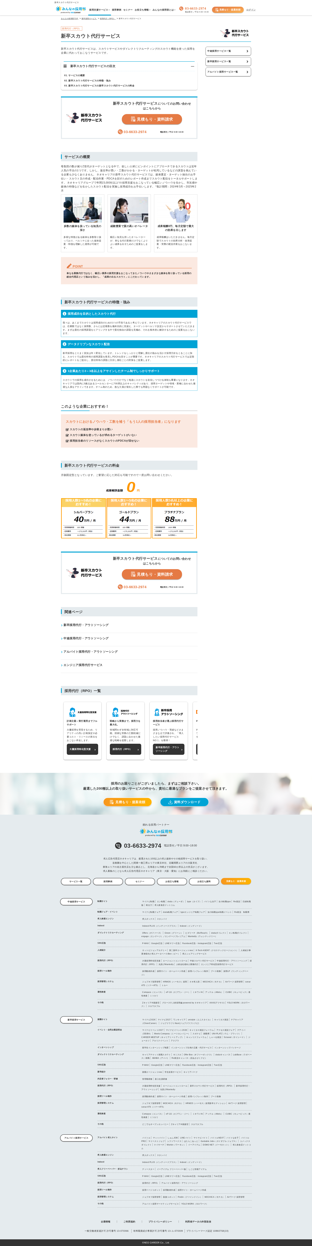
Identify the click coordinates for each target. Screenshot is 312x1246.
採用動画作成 (148, 971)
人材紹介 (102, 950)
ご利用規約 (129, 1221)
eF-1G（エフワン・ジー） (178, 992)
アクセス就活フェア (225, 1030)
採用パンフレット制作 (198, 971)
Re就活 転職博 (241, 912)
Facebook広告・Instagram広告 (196, 943)
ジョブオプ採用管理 (151, 982)
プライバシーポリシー (160, 1221)
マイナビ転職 (148, 901)
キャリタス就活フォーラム (201, 1030)
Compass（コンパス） (152, 992)
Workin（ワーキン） (176, 1145)
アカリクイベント (160, 1041)
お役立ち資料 (204, 881)
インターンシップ (106, 1047)
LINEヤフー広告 (172, 943)
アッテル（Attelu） (214, 992)
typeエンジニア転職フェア (193, 912)
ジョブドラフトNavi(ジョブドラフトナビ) (180, 1023)
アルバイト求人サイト (108, 1137)
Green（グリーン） (174, 933)
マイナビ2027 (164, 1020)
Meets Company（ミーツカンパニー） (172, 1034)
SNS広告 (102, 943)
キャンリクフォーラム (196, 1037)
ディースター (148, 1169)
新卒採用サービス (76, 1020)
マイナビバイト (201, 1138)
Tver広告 (218, 943)
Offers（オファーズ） (152, 933)
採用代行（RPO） (106, 960)
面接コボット (169, 1197)
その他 (101, 1002)
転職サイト (103, 901)
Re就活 (236, 901)
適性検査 (102, 992)
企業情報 (105, 1221)
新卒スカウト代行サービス (202, 1086)
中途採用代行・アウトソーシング (232, 961)
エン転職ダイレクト (238, 933)
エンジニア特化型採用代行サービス (217, 964)
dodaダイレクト (218, 933)
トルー (165, 985)
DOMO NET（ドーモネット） (216, 1145)
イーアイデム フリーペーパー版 (171, 1169)
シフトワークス (174, 1141)
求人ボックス (148, 919)
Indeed (101, 925)
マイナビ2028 (148, 1020)
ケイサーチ (159, 1145)
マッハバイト (159, 1138)
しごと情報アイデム (197, 1169)
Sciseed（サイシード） (235, 1037)
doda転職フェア (170, 912)
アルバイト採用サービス (76, 1138)
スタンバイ (162, 919)
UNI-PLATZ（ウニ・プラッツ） (226, 1034)
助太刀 (149, 905)
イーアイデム (194, 1145)
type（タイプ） (194, 901)
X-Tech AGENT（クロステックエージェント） (217, 950)
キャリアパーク (190, 1072)
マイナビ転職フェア (151, 912)
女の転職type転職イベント (220, 912)
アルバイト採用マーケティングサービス (160, 1204)
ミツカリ (154, 996)
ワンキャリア (179, 1020)
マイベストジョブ (156, 1141)
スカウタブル (154, 1006)
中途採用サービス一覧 (219, 51)
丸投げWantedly (166, 964)
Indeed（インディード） (191, 926)
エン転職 (161, 901)
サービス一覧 (76, 881)
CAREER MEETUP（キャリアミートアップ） (162, 1037)
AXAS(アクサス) (217, 1003)
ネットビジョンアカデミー (154, 950)
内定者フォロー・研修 (108, 1079)
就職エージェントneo (152, 1072)
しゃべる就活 (215, 1037)
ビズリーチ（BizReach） (197, 933)
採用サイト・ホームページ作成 (171, 971)
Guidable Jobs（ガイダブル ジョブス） (219, 1141)
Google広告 (156, 943)
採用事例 (108, 881)
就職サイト (103, 1019)
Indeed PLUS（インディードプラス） (159, 926)
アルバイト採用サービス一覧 (222, 71)
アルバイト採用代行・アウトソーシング (179, 1183)
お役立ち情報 (172, 881)
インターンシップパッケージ (227, 1048)
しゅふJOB (173, 1138)
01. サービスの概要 (74, 75)
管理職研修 (147, 1079)
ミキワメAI (198, 992)
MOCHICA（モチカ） (213, 982)
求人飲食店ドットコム (165, 905)
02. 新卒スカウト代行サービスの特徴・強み (87, 80)
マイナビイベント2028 (176, 1030)
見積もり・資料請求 (154, 119)
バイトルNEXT (217, 1138)
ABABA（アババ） (160, 1058)
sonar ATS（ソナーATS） (153, 1107)
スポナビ (197, 1034)
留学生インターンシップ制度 (155, 1048)
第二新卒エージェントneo (181, 950)
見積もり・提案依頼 (230, 9)
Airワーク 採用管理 (234, 982)
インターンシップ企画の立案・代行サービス (191, 1048)
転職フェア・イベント (108, 912)
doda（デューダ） (176, 901)
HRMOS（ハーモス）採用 (175, 982)
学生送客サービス (173, 1072)
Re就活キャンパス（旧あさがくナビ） (189, 1058)
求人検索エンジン (106, 918)
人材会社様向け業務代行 (187, 964)
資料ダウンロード (187, 802)
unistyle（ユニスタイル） (200, 1020)
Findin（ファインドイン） (190, 1197)
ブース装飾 (216, 971)
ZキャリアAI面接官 (151, 1003)
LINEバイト (185, 1138)
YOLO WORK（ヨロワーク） (194, 1204)
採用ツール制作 (105, 971)
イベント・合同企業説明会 (110, 1030)
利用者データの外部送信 (198, 1221)
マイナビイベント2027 (152, 1030)
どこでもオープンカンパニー (155, 1124)
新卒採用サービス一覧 (219, 61)
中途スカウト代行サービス (202, 961)
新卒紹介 (102, 1072)
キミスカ (177, 1055)
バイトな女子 (210, 901)
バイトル (146, 1138)
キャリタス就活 (221, 1020)
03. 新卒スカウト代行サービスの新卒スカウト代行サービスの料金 (99, 85)
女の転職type (225, 901)
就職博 (206, 1034)
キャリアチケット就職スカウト (156, 1055)
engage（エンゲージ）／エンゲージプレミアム (163, 936)
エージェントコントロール (175, 961)
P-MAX (145, 943)
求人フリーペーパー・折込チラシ (113, 1169)
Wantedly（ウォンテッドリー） (202, 936)
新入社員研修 (161, 1079)
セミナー (140, 881)
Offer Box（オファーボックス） (198, 1055)
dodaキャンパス (223, 1055)
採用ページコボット (151, 1190)
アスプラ (175, 1041)
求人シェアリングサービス (194, 954)
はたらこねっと (191, 1141)
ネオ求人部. (194, 982)
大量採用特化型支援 (151, 961)
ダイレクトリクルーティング (111, 932)
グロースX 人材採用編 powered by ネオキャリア (184, 1003)
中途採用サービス (76, 901)
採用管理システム (106, 981)
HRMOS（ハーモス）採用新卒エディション (206, 1103)
